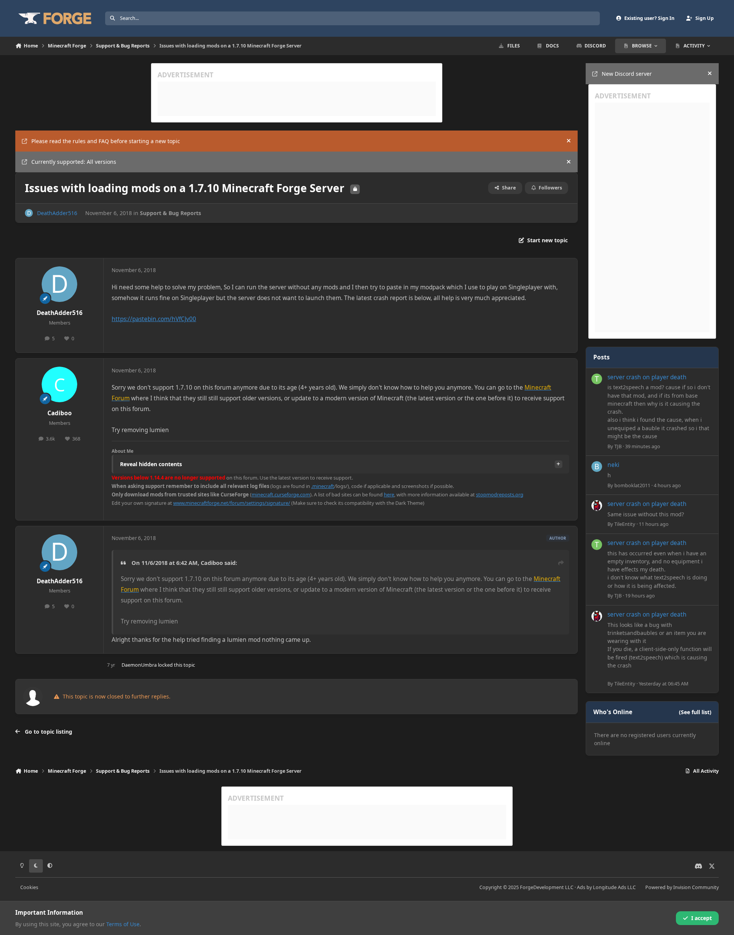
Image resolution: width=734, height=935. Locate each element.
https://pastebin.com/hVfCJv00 (154, 319)
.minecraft (322, 486)
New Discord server (627, 73)
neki (613, 465)
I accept (701, 918)
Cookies (29, 887)
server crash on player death (647, 377)
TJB (618, 446)
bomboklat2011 (632, 485)
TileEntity (624, 524)
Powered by (682, 887)
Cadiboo (59, 413)
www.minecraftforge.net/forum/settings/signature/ (231, 502)
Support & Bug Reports (170, 213)
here (389, 494)
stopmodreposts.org (499, 494)
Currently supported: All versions (73, 161)
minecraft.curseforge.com (281, 494)
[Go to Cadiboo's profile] (60, 385)
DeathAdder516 (57, 213)
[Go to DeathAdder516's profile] (29, 213)
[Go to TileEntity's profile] (596, 505)
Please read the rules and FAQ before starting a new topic (105, 141)
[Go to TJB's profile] (596, 379)
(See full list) (695, 712)
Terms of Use (123, 924)
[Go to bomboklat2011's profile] (596, 466)
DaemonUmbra (139, 665)
